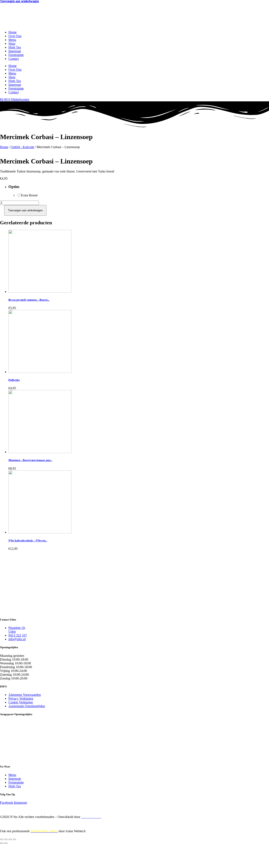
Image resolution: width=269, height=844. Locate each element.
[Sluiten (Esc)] (14, 839)
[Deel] (10, 839)
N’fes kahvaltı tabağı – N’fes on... (27, 540)
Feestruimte (16, 55)
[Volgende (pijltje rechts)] (6, 843)
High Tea (14, 47)
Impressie (14, 51)
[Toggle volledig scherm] (6, 839)
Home (12, 32)
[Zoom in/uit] (1, 839)
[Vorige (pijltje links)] (1, 843)
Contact (13, 58)
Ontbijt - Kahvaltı (22, 147)
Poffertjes (14, 379)
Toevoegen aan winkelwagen (25, 210)
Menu (12, 40)
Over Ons (14, 36)
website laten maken (25, 809)
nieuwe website (114, 824)
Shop (11, 43)
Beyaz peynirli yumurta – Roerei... (28, 299)
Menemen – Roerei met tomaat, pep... (30, 460)
